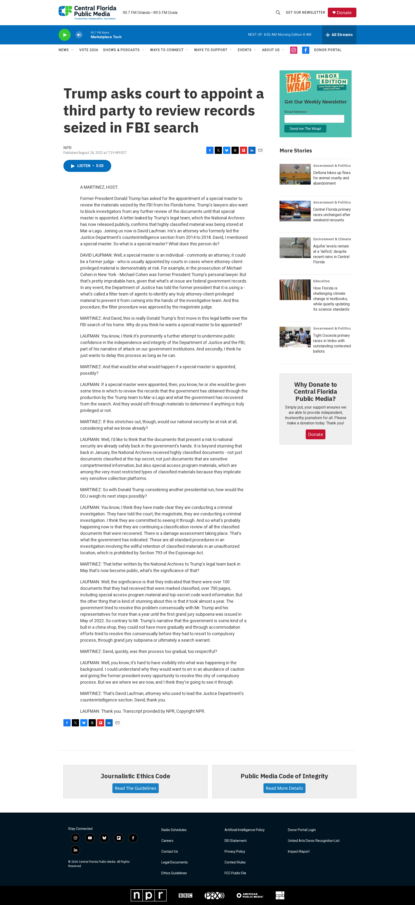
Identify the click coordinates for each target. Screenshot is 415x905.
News (64, 50)
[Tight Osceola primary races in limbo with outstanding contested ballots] (295, 337)
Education (321, 281)
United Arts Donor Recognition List (314, 841)
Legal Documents (174, 862)
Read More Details (284, 788)
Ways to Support (210, 50)
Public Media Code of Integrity (284, 776)
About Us (271, 50)
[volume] (79, 35)
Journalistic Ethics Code (135, 776)
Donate (344, 12)
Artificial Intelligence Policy (245, 830)
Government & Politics (332, 165)
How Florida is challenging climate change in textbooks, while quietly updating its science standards (331, 299)
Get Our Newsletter (305, 12)
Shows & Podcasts (121, 50)
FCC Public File (235, 873)
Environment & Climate (332, 239)
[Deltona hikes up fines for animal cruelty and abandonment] (295, 174)
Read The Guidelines (135, 788)
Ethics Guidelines (174, 873)
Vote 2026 (88, 50)
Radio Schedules (174, 830)
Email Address (296, 111)
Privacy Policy (235, 851)
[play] (64, 35)
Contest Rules (235, 862)
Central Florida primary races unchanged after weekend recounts (332, 214)
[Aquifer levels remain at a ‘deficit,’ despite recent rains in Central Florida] (295, 247)
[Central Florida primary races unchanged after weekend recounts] (295, 211)
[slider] (86, 34)
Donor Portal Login (302, 830)
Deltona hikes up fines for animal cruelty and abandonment (332, 178)
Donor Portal (328, 50)
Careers (167, 841)
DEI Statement (236, 841)
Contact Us (169, 851)
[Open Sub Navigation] (72, 50)
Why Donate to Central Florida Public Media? (315, 391)
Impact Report (299, 851)
